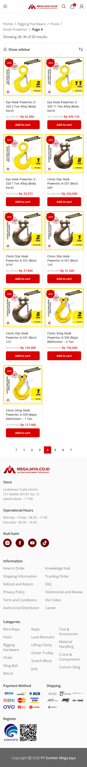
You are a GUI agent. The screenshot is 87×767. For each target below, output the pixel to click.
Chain (7, 657)
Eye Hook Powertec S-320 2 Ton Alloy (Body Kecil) (21, 106)
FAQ (48, 584)
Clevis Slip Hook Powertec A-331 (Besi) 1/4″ (62, 260)
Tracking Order (57, 576)
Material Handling (66, 644)
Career (50, 608)
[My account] (81, 6)
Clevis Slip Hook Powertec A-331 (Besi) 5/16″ (21, 260)
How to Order (14, 568)
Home (8, 24)
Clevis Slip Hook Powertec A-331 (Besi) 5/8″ (62, 183)
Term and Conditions (20, 600)
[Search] (64, 6)
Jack (34, 668)
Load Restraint (42, 637)
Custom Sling (69, 667)
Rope (35, 629)
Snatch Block (41, 660)
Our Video (53, 600)
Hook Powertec (15, 29)
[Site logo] (42, 6)
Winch (8, 673)
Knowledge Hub (57, 568)
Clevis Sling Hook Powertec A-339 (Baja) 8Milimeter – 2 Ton (62, 337)
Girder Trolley (42, 653)
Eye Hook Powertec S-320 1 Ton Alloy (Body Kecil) (21, 183)
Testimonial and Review (64, 592)
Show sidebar (19, 49)
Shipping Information (20, 576)
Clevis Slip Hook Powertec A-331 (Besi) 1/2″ (21, 337)
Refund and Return (18, 584)
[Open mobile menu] (5, 6)
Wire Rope (11, 629)
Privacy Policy (14, 592)
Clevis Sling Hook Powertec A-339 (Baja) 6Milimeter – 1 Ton (21, 414)
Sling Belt (10, 665)
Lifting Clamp (41, 645)
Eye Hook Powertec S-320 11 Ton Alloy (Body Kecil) (63, 106)
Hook (54, 24)
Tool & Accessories (68, 631)
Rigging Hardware (32, 24)
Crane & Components (69, 656)
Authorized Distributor (21, 608)
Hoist (7, 637)
